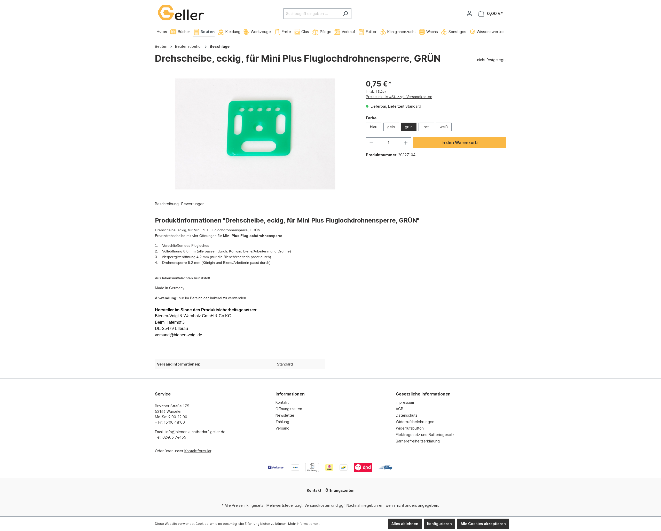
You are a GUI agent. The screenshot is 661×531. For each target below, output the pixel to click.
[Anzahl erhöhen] (405, 142)
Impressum (405, 402)
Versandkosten (317, 505)
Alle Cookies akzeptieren (483, 523)
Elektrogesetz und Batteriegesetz (425, 434)
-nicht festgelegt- (491, 60)
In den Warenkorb (460, 142)
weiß (444, 127)
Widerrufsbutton (410, 428)
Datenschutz (407, 415)
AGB (399, 409)
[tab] (167, 204)
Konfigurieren (439, 523)
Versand (282, 428)
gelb (391, 127)
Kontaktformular (197, 451)
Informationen (290, 394)
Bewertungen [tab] (192, 204)
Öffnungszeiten (289, 409)
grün (409, 127)
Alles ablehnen (404, 523)
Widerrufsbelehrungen (415, 421)
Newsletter (285, 415)
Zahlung (282, 421)
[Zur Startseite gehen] (181, 12)
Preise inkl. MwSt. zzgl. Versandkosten (399, 96)
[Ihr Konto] (469, 13)
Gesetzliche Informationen (423, 394)
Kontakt (282, 402)
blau (373, 127)
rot (426, 127)
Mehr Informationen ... (304, 524)
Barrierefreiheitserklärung (418, 441)
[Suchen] (345, 13)
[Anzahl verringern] (371, 142)
